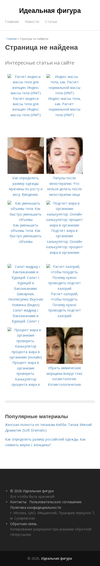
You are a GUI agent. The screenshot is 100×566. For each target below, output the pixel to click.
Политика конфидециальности (35, 507)
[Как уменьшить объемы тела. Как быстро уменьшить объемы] (26, 219)
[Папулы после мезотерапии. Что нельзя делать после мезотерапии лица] (64, 172)
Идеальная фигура (50, 10)
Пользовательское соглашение (55, 502)
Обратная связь (23, 523)
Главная (12, 21)
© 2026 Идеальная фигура (32, 491)
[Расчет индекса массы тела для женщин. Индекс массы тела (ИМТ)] (26, 93)
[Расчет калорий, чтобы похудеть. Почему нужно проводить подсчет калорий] (64, 288)
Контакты (18, 502)
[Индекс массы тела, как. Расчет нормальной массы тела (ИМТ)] (64, 93)
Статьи (51, 21)
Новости (32, 21)
